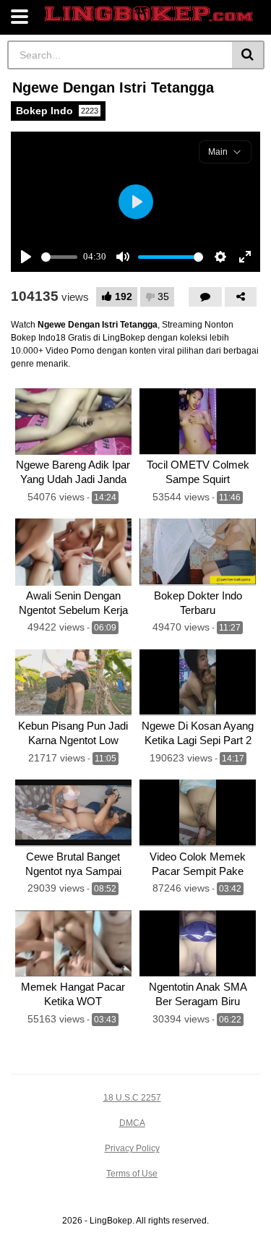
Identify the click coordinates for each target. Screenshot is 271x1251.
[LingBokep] (149, 14)
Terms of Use (132, 1174)
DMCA (132, 1123)
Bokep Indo (57, 110)
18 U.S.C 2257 (132, 1098)
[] (248, 54)
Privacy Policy (132, 1148)
